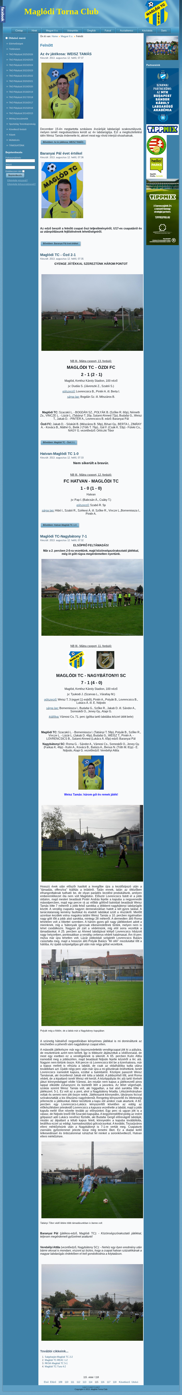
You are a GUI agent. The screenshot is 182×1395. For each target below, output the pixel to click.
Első (46, 1382)
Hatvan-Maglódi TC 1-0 (59, 454)
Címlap (19, 30)
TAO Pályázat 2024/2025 (21, 60)
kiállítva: (54, 716)
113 (84, 1382)
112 (78, 1382)
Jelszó (9, 164)
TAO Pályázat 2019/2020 (21, 86)
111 (72, 1382)
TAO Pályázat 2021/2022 (21, 76)
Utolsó (135, 1382)
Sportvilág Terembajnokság (22, 124)
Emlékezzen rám (14, 171)
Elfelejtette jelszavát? (17, 180)
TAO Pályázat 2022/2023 (21, 70)
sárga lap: (73, 396)
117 (108, 1382)
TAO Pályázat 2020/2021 (21, 81)
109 (60, 1382)
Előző (53, 1382)
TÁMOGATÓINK (16, 145)
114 (90, 1382)
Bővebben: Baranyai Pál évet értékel (60, 243)
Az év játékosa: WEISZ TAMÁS (66, 54)
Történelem (14, 49)
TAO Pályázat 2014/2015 (21, 113)
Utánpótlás (72, 30)
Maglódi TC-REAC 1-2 (56, 1360)
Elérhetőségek (16, 43)
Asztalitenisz (126, 30)
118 (114, 1382)
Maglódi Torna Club (61, 11)
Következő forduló (17, 129)
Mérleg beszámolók (18, 118)
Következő (124, 1382)
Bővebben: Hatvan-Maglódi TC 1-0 (60, 525)
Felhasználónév (13, 158)
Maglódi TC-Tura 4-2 (55, 1366)
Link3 (97, 1387)
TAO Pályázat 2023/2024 (21, 65)
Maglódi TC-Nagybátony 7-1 (63, 536)
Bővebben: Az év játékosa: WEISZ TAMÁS (63, 142)
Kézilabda (147, 30)
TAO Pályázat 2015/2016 (21, 108)
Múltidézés (14, 140)
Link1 (84, 1387)
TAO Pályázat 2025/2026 (21, 54)
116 (102, 1382)
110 (66, 1382)
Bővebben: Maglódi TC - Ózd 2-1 (59, 442)
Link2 (91, 1387)
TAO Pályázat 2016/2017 (21, 102)
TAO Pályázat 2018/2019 (21, 92)
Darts (164, 30)
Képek (12, 135)
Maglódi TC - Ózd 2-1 (58, 255)
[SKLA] (162, 123)
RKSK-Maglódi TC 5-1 (56, 1363)
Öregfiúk (91, 30)
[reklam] (162, 134)
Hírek (34, 30)
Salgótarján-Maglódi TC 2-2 (59, 1357)
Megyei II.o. (52, 30)
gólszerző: (68, 391)
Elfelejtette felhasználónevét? (21, 184)
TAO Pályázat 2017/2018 (21, 97)
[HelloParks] (156, 178)
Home (55, 36)
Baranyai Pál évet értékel (61, 153)
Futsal (108, 30)
